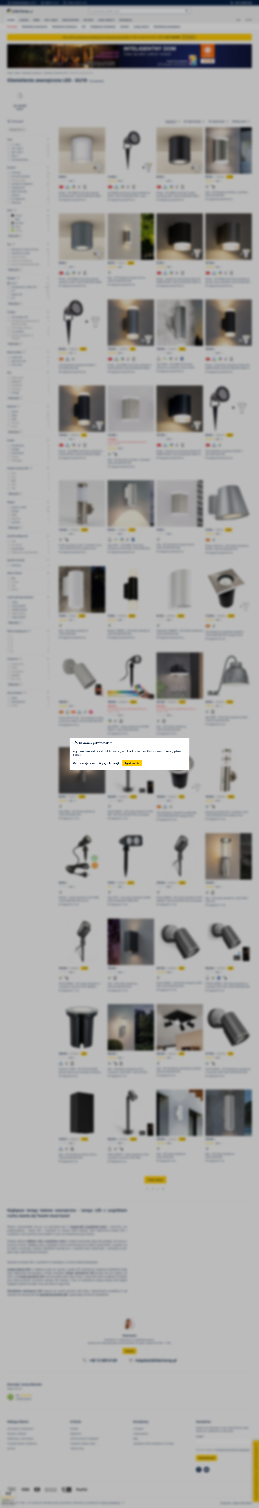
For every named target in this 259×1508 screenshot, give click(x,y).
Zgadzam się (132, 763)
